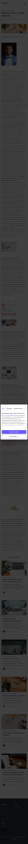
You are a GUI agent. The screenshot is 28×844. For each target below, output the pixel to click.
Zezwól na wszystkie (14, 432)
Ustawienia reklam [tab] (18, 408)
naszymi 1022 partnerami (11, 415)
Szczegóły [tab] (9, 408)
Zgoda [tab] (3, 408)
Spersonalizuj (13, 436)
